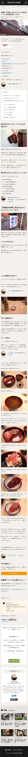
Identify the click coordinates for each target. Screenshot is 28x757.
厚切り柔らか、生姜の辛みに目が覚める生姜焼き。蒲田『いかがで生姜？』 (7, 741)
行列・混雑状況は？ (9, 109)
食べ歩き (9, 6)
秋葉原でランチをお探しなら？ (10, 117)
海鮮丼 (3, 18)
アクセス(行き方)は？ (9, 104)
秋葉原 (6, 18)
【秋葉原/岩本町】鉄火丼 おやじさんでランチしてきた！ (13, 101)
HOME (3, 6)
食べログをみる (14, 573)
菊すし (4, 61)
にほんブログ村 (4, 621)
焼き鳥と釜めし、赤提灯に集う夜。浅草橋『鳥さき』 (7, 724)
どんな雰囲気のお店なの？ (10, 107)
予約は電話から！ (9, 114)
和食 (14, 6)
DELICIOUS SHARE (14, 2)
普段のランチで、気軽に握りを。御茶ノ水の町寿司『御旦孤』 (20, 725)
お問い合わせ (8, 749)
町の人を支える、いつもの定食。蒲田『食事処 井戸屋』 (20, 741)
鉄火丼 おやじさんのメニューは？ (10, 98)
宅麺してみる (15, 660)
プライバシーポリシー (18, 749)
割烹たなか (5, 59)
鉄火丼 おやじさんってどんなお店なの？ (12, 95)
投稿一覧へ (13, 699)
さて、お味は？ (8, 112)
